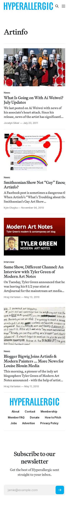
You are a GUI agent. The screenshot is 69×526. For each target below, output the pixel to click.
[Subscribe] (60, 490)
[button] (49, 411)
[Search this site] (57, 6)
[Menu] (63, 6)
